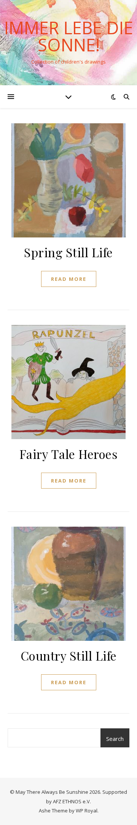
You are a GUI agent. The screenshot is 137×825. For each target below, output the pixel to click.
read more (68, 279)
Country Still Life (69, 655)
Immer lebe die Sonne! (68, 36)
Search (115, 738)
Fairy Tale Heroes (68, 454)
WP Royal (86, 810)
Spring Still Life (68, 252)
